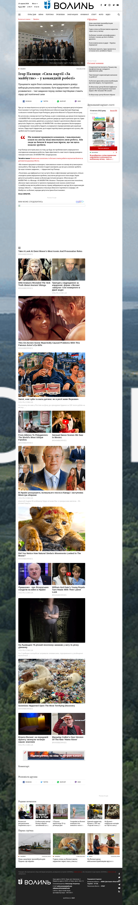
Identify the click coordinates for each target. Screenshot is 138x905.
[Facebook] (101, 5)
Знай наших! (72, 15)
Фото (101, 15)
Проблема (60, 15)
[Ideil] (69, 898)
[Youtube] (117, 5)
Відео (108, 15)
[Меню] (19, 14)
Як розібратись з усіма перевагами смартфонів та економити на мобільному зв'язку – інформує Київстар (103, 158)
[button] (35, 4)
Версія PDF (113, 111)
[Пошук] (119, 14)
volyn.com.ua (78, 872)
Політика (50, 15)
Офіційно (36, 19)
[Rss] (119, 891)
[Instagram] (109, 5)
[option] (103, 156)
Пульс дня (32, 15)
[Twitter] (105, 5)
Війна (41, 15)
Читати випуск (103, 148)
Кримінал (85, 15)
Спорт (93, 15)
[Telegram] (113, 5)
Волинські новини (24, 19)
